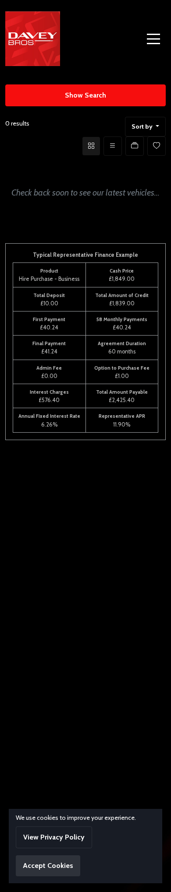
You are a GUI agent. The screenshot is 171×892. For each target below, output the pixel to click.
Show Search (85, 95)
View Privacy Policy (54, 837)
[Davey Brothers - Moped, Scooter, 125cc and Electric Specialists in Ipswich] (32, 37)
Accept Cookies (48, 865)
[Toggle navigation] (153, 39)
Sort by (142, 126)
